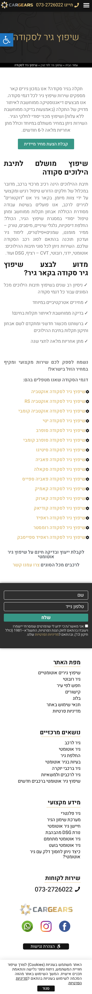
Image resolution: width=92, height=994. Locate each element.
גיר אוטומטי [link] (69, 749)
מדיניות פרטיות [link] (66, 711)
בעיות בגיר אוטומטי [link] (62, 762)
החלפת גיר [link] (70, 756)
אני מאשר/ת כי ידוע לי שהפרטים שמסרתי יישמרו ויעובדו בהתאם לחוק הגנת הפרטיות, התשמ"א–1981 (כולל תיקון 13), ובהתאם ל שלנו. (46, 630)
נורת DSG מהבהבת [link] (62, 833)
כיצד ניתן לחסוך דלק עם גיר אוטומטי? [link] (55, 854)
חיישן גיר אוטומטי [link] (64, 826)
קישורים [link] (72, 692)
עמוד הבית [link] (71, 65)
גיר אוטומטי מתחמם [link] (62, 839)
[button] (86, 5)
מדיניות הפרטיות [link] (47, 634)
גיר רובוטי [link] (71, 679)
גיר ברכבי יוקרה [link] (66, 769)
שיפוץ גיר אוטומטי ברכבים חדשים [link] (49, 781)
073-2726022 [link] (54, 889)
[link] (6, 40)
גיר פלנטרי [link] (70, 813)
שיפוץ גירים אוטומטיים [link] (59, 673)
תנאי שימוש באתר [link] (63, 705)
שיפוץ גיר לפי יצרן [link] (51, 65)
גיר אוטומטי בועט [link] (64, 845)
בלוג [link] (76, 698)
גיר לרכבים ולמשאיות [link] (60, 775)
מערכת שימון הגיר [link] (63, 820)
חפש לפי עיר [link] (68, 686)
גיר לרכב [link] (72, 743)
